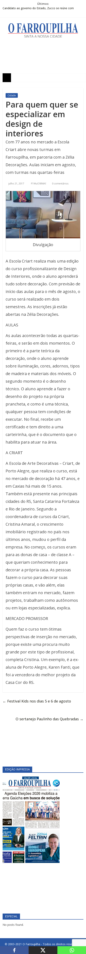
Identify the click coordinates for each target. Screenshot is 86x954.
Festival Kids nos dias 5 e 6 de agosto (37, 701)
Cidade (12, 95)
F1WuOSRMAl (39, 183)
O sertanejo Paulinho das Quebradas (49, 719)
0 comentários (59, 183)
